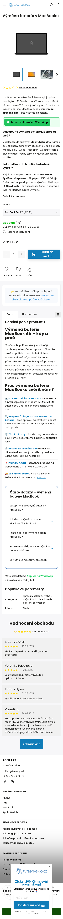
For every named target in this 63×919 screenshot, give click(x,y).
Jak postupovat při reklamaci (19, 828)
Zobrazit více (31, 744)
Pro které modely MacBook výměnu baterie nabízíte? (30, 548)
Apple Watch (10, 812)
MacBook (7, 807)
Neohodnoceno (28, 87)
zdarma (41, 477)
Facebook (4, 781)
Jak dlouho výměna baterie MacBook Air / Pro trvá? (25, 521)
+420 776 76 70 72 (13, 776)
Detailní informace (14, 196)
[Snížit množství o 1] (6, 254)
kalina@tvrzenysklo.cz (15, 771)
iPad (4, 802)
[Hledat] (51, 5)
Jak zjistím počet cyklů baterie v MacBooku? (28, 507)
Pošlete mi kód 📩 (31, 905)
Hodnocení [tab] (29, 314)
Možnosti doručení (19, 231)
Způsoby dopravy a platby (18, 843)
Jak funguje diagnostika (16, 833)
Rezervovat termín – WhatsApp (29, 122)
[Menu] (4, 5)
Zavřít (55, 280)
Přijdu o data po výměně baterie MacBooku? (28, 534)
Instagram (12, 781)
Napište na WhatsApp (40, 576)
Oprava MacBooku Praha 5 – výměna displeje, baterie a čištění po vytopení (37, 599)
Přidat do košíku (47, 254)
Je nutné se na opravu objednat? (28, 560)
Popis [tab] (10, 314)
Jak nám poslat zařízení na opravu (23, 838)
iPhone (6, 798)
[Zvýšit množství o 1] (21, 254)
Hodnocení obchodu (31, 623)
